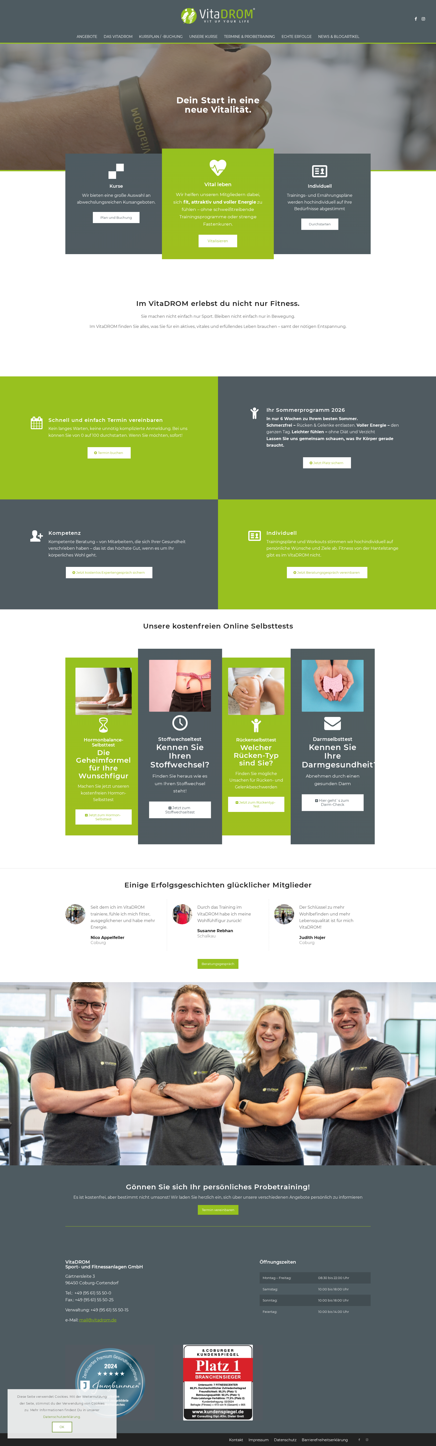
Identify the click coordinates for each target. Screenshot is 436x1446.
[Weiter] (431, 1068)
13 (242, 1160)
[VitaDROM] (218, 18)
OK (62, 1427)
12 (238, 1160)
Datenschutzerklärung (61, 1417)
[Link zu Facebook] (416, 18)
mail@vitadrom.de (98, 1320)
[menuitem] (86, 36)
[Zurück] (4, 1068)
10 (230, 1160)
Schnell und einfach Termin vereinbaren (105, 420)
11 (234, 1160)
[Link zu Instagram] (423, 18)
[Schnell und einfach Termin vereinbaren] (36, 423)
